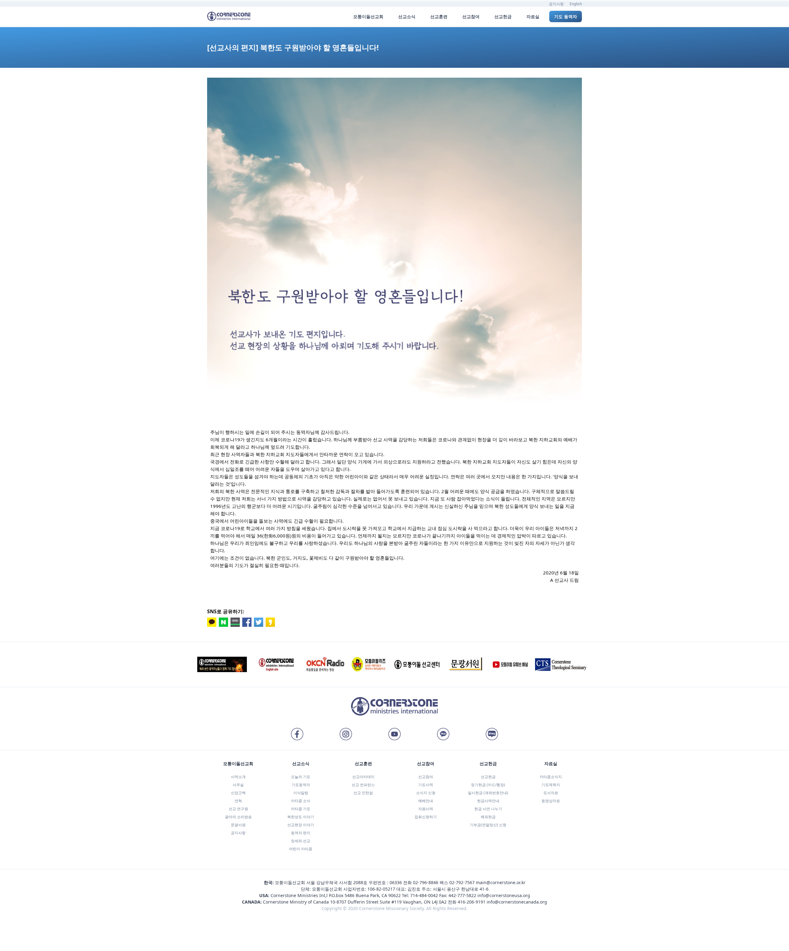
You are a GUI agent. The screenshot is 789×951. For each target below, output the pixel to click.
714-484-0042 (424, 895)
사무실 (238, 784)
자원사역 (425, 808)
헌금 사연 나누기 (488, 808)
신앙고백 (238, 792)
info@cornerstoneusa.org (503, 895)
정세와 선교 (300, 840)
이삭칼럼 (300, 792)
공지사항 (556, 3)
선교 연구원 (238, 808)
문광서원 (238, 824)
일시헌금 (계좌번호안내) (488, 792)
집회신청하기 (426, 816)
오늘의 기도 (300, 776)
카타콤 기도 (300, 808)
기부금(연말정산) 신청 (488, 824)
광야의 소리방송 (238, 816)
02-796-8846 (425, 882)
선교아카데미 (363, 776)
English (576, 3)
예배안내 (425, 800)
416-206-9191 (471, 902)
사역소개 (238, 776)
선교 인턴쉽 (363, 792)
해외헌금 (488, 816)
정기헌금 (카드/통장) (488, 784)
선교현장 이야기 (300, 824)
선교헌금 (488, 776)
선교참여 (425, 776)
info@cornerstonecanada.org (517, 902)
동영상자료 (551, 800)
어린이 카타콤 (300, 848)
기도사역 (425, 784)
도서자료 (550, 792)
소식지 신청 (425, 792)
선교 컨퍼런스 (363, 784)
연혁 (238, 800)
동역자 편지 (300, 832)
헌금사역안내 (488, 800)
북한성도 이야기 (300, 816)
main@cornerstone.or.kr (500, 882)
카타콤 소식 (300, 800)
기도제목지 (551, 784)
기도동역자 (301, 784)
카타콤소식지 (551, 776)
